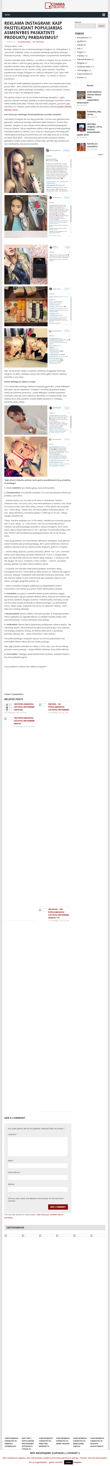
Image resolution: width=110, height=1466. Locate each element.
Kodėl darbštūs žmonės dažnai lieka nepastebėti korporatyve (89, 97)
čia (21, 516)
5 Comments (18, 727)
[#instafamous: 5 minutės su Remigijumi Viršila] (80, 1335)
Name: (11, 1161)
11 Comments (53, 921)
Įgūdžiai (80, 41)
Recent (90, 85)
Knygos (80, 52)
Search (78, 22)
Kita (78, 48)
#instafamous (82, 38)
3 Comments (53, 713)
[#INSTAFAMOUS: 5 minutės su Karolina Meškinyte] (46, 1335)
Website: (11, 1185)
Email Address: (14, 1173)
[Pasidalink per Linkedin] (30, 694)
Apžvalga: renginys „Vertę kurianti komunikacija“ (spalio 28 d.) (89, 129)
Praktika (80, 56)
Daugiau (77, 1462)
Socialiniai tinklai (24, 42)
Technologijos (82, 70)
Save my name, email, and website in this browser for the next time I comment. (36, 1200)
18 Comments (9, 713)
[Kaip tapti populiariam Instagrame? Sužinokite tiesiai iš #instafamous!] (29, 1335)
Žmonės (80, 77)
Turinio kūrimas (83, 74)
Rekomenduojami (84, 59)
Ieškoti (101, 26)
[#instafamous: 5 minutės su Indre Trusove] (63, 1335)
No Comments (38, 42)
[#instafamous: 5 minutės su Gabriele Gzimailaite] (12, 1335)
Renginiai (81, 63)
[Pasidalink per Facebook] (25, 694)
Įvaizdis (80, 45)
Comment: (12, 1135)
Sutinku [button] (68, 1462)
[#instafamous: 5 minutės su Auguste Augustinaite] (97, 1335)
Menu (7, 15)
